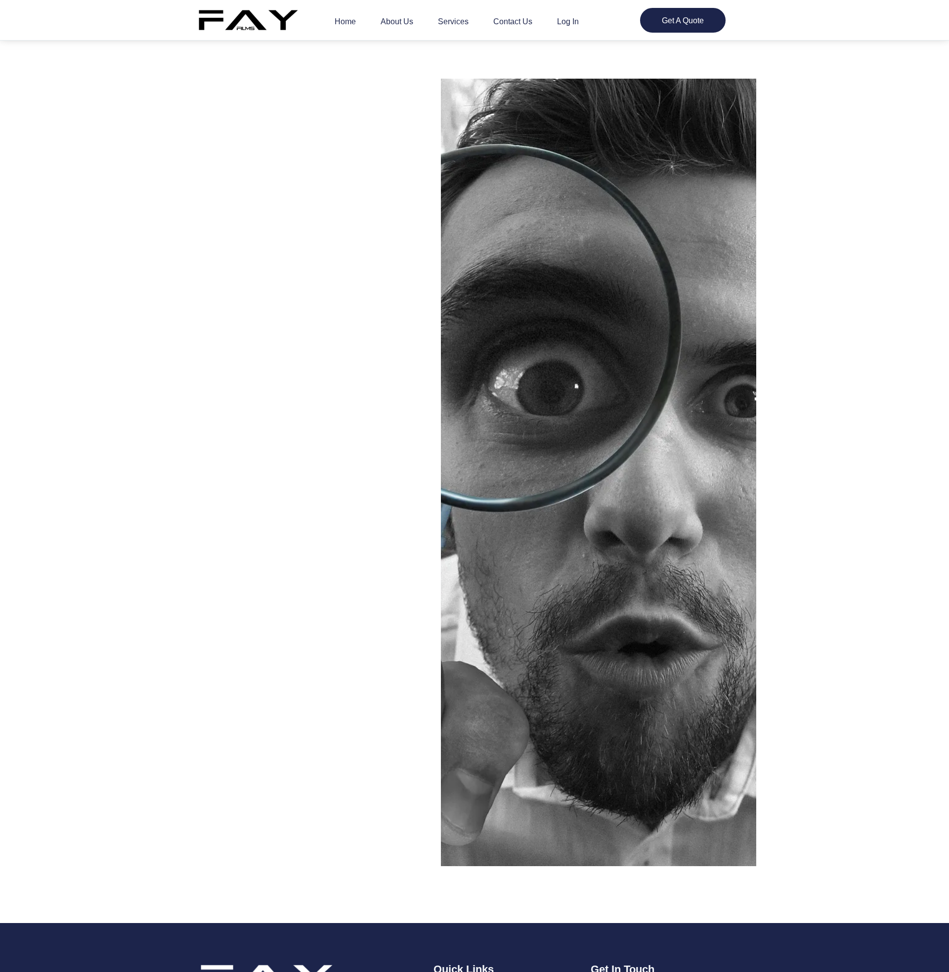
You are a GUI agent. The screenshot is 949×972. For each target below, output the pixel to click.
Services (453, 21)
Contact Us (512, 21)
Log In (568, 21)
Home (345, 21)
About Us (397, 21)
